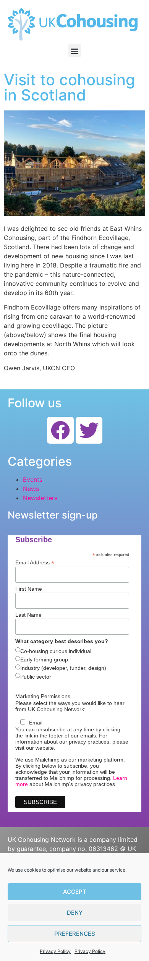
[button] (74, 50)
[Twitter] (89, 430)
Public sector (35, 677)
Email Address (34, 562)
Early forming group (44, 659)
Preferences (74, 933)
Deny (75, 912)
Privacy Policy (55, 951)
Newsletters (40, 498)
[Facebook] (60, 430)
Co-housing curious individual (55, 651)
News (31, 489)
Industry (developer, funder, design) (63, 668)
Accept (74, 891)
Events (32, 479)
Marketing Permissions (42, 696)
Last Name (28, 614)
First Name (28, 589)
